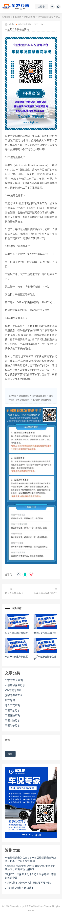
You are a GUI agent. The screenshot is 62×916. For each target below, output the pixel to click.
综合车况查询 (12, 705)
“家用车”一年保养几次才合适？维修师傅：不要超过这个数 (30, 876)
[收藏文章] (18, 574)
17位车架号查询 (24, 24)
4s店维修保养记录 (15, 685)
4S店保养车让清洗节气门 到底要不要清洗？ (29, 883)
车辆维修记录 (12, 725)
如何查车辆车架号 (14, 593)
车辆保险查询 (12, 715)
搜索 (7, 740)
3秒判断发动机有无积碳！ (19, 888)
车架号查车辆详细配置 (16, 633)
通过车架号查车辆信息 (45, 633)
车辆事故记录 (12, 710)
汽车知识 (10, 700)
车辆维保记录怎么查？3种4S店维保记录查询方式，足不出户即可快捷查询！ (30, 859)
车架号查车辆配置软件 (45, 593)
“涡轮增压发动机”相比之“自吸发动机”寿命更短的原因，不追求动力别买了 (30, 868)
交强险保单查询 (13, 695)
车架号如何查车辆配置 (16, 657)
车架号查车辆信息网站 (41, 400)
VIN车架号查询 (13, 690)
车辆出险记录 (12, 720)
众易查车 (26, 906)
